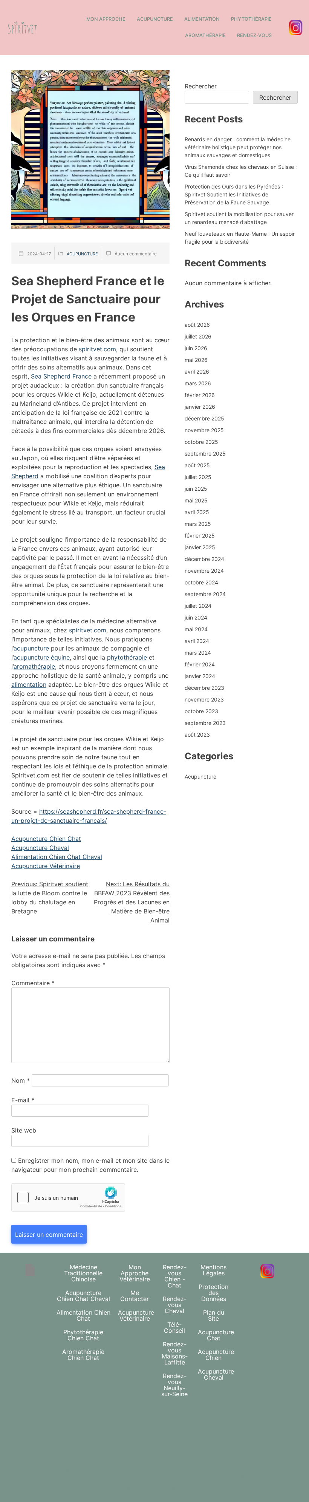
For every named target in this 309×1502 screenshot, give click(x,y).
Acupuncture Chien (216, 1354)
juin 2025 (196, 488)
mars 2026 (198, 383)
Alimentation (202, 19)
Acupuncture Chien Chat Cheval (83, 1296)
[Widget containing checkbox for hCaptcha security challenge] (68, 1197)
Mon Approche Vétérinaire (134, 1273)
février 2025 (200, 535)
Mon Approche (105, 19)
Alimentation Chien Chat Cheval (56, 857)
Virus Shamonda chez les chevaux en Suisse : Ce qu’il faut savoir (241, 171)
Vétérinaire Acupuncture (235, 1425)
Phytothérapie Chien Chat (83, 1335)
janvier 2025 (200, 547)
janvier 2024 (200, 676)
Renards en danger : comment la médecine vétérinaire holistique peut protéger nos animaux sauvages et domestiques (238, 147)
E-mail (22, 1100)
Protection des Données (213, 1293)
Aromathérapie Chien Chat (83, 1354)
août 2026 (197, 324)
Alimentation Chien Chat (83, 1315)
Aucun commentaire (136, 254)
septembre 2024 (205, 594)
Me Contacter (134, 1296)
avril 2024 (197, 641)
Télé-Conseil (174, 1327)
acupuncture (31, 648)
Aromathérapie (205, 35)
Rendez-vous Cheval (175, 1305)
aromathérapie (34, 666)
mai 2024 (196, 629)
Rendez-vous (254, 35)
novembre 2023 (204, 699)
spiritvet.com (97, 349)
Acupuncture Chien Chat (46, 838)
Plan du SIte (213, 1315)
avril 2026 (197, 371)
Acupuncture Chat (216, 1335)
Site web (23, 1130)
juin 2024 (196, 617)
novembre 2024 (204, 570)
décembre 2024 (204, 559)
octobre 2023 (201, 711)
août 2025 (197, 465)
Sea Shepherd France (61, 376)
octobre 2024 (201, 582)
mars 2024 (198, 652)
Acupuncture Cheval (40, 847)
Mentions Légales (213, 1270)
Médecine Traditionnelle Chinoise (83, 1273)
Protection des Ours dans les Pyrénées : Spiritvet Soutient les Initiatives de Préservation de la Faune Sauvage (234, 194)
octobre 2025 (201, 442)
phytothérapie (127, 657)
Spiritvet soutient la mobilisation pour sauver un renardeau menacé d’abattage (239, 218)
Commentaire (33, 983)
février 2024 (200, 664)
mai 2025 (196, 500)
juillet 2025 (198, 477)
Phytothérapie (251, 19)
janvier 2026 (200, 406)
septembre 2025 (205, 453)
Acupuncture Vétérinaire (45, 866)
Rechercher (201, 86)
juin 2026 (196, 348)
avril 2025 (197, 512)
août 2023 (197, 734)
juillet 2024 (198, 606)
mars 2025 (198, 524)
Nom (20, 1080)
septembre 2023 (205, 723)
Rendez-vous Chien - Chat (175, 1276)
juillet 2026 (198, 336)
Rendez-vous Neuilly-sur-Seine (174, 1385)
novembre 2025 (204, 430)
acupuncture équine (42, 657)
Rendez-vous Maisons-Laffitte (175, 1353)
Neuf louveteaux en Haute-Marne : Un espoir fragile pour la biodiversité (240, 237)
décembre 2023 (204, 688)
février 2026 (200, 395)
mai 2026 (196, 360)
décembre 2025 (204, 418)
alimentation (28, 684)
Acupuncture (155, 19)
